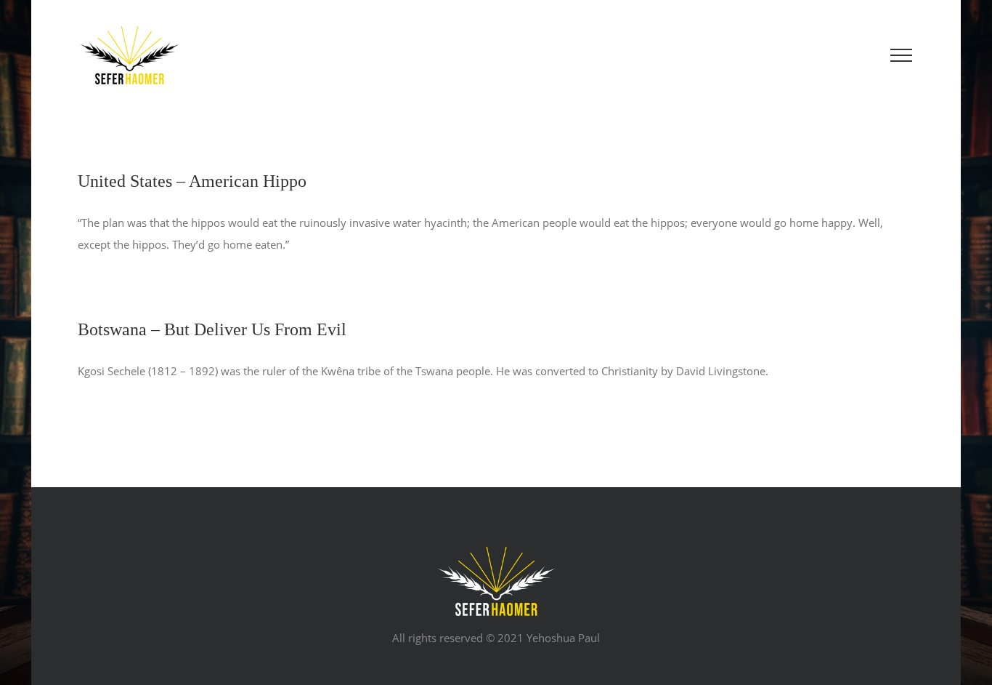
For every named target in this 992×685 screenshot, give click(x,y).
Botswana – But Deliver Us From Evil (212, 329)
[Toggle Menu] (901, 55)
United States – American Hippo (192, 181)
